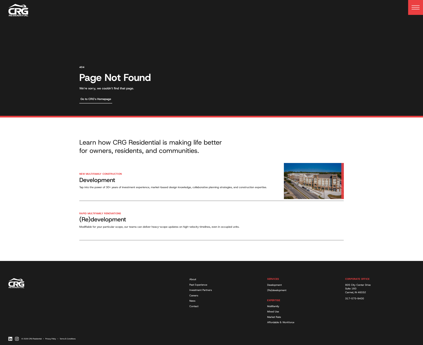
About (192, 279)
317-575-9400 (354, 298)
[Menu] (415, 7)
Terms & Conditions (68, 339)
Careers (193, 295)
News (192, 300)
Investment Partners (200, 290)
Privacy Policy (50, 339)
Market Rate (274, 317)
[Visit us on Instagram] (17, 339)
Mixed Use (273, 311)
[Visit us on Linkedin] (10, 339)
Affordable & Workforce (280, 322)
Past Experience (198, 284)
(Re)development (276, 290)
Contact (193, 306)
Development (274, 285)
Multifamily (273, 306)
